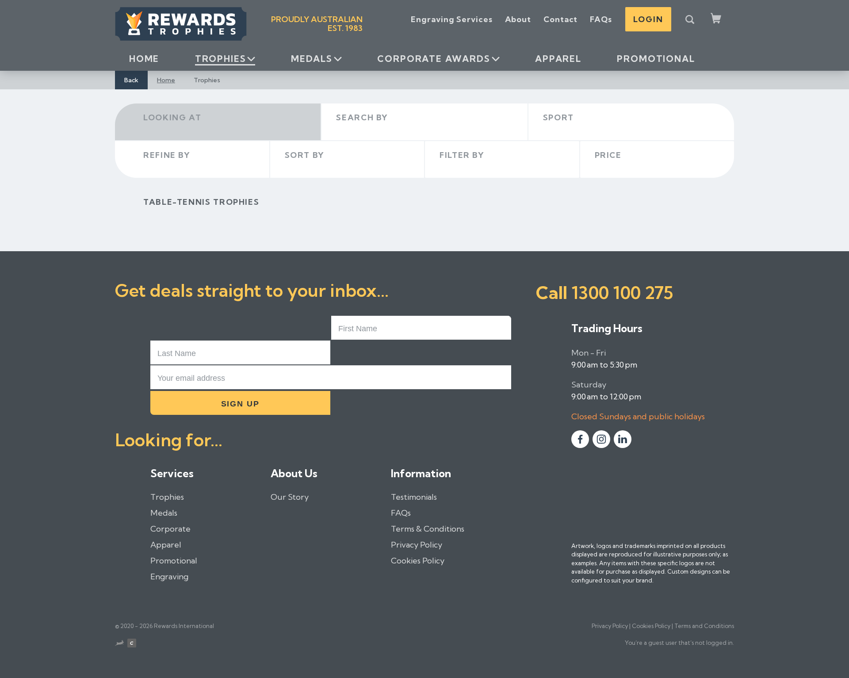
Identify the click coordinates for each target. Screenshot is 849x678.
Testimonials (414, 497)
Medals (312, 58)
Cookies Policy (417, 560)
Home (144, 58)
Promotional (656, 58)
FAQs (601, 19)
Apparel (558, 58)
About (518, 19)
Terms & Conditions (427, 529)
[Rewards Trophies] (181, 24)
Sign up (240, 403)
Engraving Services (451, 19)
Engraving (169, 576)
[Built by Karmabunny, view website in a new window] (119, 644)
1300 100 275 (622, 292)
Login (648, 19)
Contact (560, 19)
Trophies (220, 58)
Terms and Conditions (704, 625)
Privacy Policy (416, 545)
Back (131, 80)
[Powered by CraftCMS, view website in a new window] (132, 644)
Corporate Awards (433, 58)
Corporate (170, 529)
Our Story (290, 497)
